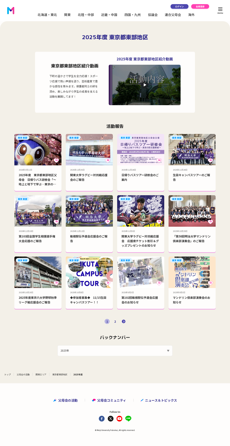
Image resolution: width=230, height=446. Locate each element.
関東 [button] (67, 14)
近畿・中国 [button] (109, 14)
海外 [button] (191, 14)
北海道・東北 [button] (47, 14)
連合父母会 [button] (173, 14)
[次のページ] (123, 321)
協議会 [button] (153, 14)
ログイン (179, 6)
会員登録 (200, 6)
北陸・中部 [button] (86, 14)
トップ (7, 374)
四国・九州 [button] (133, 14)
